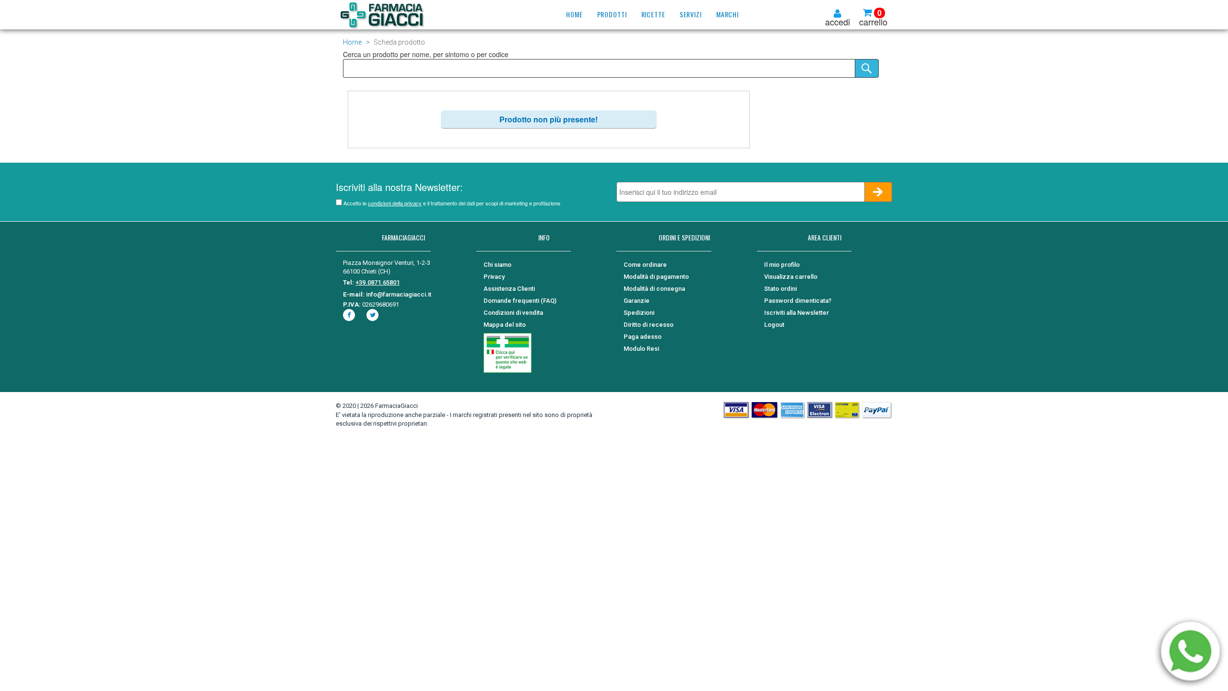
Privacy (494, 276)
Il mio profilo (782, 264)
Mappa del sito (505, 324)
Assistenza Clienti (509, 288)
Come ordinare (645, 264)
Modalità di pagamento (656, 276)
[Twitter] (373, 315)
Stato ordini (780, 288)
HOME (574, 14)
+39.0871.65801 (377, 282)
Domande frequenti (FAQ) (520, 300)
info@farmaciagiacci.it (398, 294)
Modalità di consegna (654, 288)
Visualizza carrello (790, 276)
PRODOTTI (612, 14)
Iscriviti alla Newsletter (796, 312)
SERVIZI (691, 14)
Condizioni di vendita (513, 312)
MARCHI (727, 14)
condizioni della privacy (395, 203)
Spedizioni (639, 312)
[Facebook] (350, 315)
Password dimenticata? (797, 300)
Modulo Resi (641, 348)
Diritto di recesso (648, 324)
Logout (774, 324)
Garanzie (636, 300)
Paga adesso (642, 336)
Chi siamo (497, 264)
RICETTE (653, 14)
